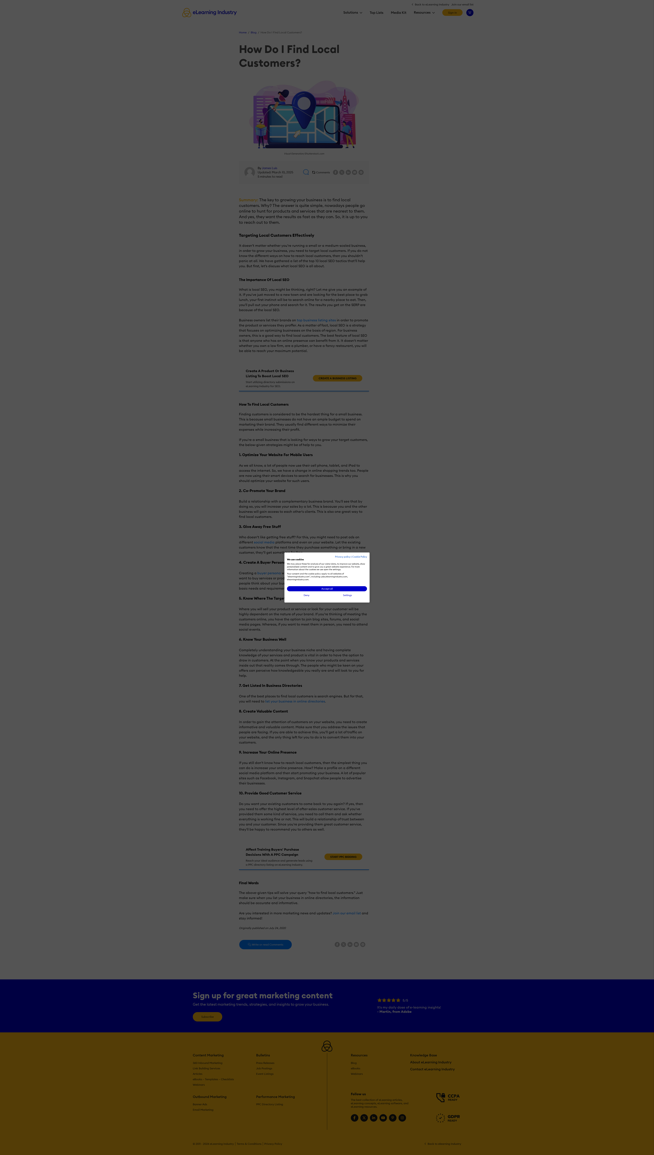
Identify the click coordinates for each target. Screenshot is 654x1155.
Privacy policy (343, 556)
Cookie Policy (359, 556)
